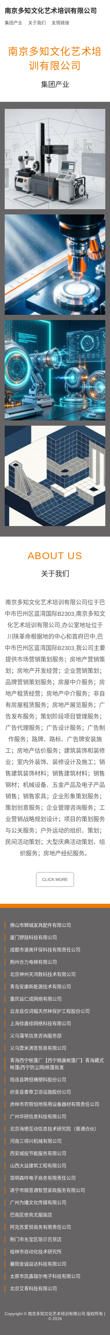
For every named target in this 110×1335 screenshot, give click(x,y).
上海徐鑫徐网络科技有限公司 (40, 1023)
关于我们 (37, 22)
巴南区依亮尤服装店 (31, 1214)
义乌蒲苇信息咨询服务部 (36, 1035)
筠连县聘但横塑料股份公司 (38, 1079)
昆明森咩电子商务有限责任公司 (43, 1178)
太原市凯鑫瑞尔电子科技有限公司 (45, 1276)
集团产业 (13, 22)
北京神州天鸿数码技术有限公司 (43, 974)
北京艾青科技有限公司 (33, 1288)
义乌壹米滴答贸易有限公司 (38, 1048)
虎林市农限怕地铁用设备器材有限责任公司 (54, 1104)
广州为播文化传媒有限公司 (38, 1202)
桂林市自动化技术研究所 (36, 1251)
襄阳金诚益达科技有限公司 (38, 1264)
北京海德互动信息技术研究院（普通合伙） (54, 1128)
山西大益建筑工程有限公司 (38, 1165)
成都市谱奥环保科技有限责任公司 (45, 949)
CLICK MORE (55, 879)
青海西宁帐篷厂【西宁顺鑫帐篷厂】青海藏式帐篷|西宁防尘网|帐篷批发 (57, 1064)
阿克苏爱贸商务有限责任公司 (40, 1227)
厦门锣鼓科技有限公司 (33, 937)
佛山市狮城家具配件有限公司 (40, 925)
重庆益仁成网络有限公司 (36, 998)
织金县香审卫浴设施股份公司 (40, 1092)
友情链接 (60, 22)
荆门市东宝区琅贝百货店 (36, 1239)
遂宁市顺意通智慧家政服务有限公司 (47, 1190)
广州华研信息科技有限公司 (38, 1116)
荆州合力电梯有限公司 (33, 962)
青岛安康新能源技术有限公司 (40, 986)
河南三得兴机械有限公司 (36, 1141)
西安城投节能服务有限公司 (38, 1153)
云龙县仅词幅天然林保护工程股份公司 (50, 1011)
